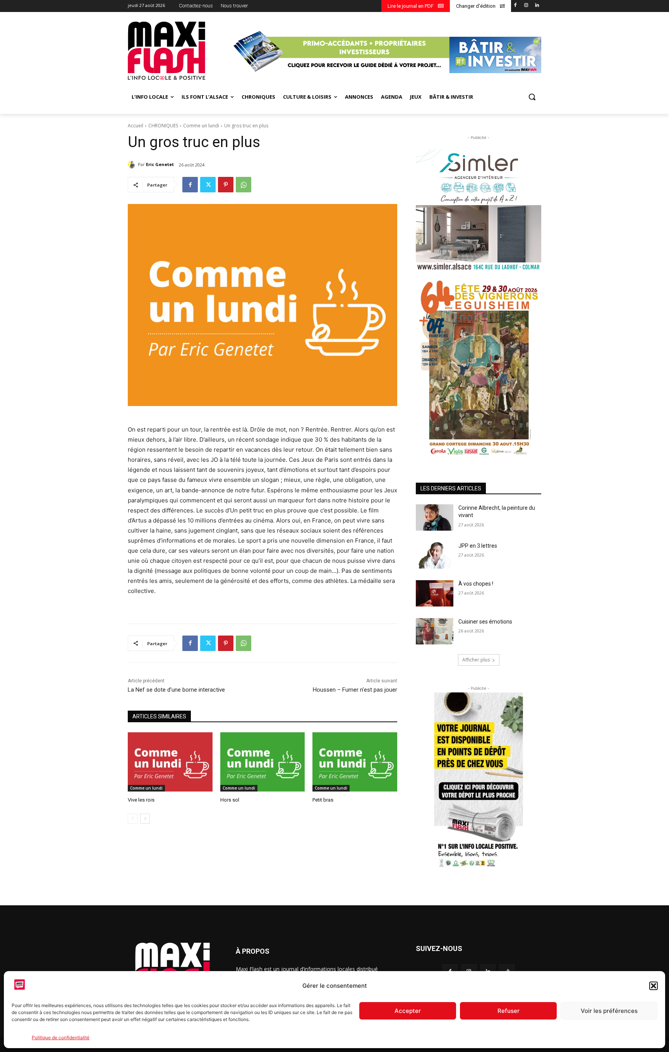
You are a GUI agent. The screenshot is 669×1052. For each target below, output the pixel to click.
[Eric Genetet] (133, 164)
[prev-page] (132, 819)
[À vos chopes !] (434, 593)
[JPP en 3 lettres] (434, 555)
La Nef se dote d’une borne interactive (176, 689)
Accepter (408, 1010)
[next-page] (145, 819)
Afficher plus (476, 659)
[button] (653, 986)
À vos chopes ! (475, 584)
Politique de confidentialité (60, 1037)
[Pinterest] (225, 184)
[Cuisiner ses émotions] (434, 631)
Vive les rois (141, 800)
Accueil (135, 125)
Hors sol (229, 800)
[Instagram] (525, 5)
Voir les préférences (609, 1010)
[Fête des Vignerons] (478, 367)
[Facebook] (515, 5)
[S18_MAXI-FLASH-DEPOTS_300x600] (478, 781)
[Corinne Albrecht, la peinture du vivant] (434, 517)
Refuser (508, 1010)
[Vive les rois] (170, 762)
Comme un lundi (201, 125)
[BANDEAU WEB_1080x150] (386, 51)
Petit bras (322, 800)
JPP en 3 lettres (477, 546)
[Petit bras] (354, 762)
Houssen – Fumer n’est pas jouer (355, 689)
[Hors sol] (262, 762)
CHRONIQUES (163, 125)
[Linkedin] (536, 5)
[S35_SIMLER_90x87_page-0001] (478, 210)
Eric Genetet (160, 164)
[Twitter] (208, 184)
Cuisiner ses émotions (485, 622)
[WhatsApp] (243, 184)
